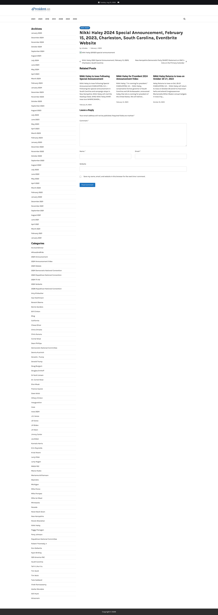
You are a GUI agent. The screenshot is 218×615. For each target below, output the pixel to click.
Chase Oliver (36, 325)
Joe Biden (35, 439)
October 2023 (36, 101)
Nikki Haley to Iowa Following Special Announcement (95, 77)
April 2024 (35, 74)
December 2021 (37, 201)
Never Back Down (38, 512)
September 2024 (37, 51)
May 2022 (35, 179)
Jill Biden (34, 425)
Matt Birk (35, 480)
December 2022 (37, 147)
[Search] (184, 19)
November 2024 (37, 42)
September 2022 (37, 160)
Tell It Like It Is (36, 566)
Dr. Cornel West (37, 380)
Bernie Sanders (37, 307)
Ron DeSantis (36, 548)
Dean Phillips (36, 343)
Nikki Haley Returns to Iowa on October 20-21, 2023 (168, 77)
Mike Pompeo (36, 493)
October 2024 (36, 47)
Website (83, 164)
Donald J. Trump (37, 357)
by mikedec (84, 48)
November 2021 (37, 206)
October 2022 (36, 156)
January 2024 (36, 88)
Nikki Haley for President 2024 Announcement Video (132, 77)
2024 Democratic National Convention (46, 270)
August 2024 (36, 56)
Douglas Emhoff (37, 371)
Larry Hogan (36, 462)
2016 (47, 19)
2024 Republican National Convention (46, 275)
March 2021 (35, 229)
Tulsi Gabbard (36, 580)
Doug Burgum (36, 366)
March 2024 (36, 79)
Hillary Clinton (37, 398)
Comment (84, 121)
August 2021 (36, 215)
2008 (61, 19)
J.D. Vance (35, 416)
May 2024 (35, 69)
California (35, 321)
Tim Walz (35, 575)
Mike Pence (35, 489)
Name (83, 151)
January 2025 (36, 33)
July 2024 (35, 60)
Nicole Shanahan (38, 521)
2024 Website (36, 284)
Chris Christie (36, 330)
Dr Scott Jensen (37, 375)
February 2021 (36, 233)
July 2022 (35, 170)
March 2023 (36, 133)
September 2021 (37, 211)
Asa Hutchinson (37, 298)
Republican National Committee (44, 539)
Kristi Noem (36, 453)
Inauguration (36, 402)
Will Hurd (35, 594)
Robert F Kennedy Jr (39, 544)
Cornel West (36, 339)
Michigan (35, 484)
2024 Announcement (39, 257)
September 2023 (37, 106)
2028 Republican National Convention (46, 289)
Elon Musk (35, 384)
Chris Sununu (36, 334)
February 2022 (37, 192)
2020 (40, 19)
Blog (33, 316)
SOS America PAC (38, 557)
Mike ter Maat (36, 498)
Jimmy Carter (36, 434)
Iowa (33, 407)
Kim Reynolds (36, 448)
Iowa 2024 (35, 412)
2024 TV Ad (35, 280)
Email (138, 151)
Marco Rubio (36, 471)
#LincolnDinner (37, 248)
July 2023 (35, 115)
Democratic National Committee (44, 348)
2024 (33, 19)
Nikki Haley (85, 28)
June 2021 (35, 220)
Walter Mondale (37, 589)
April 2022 (35, 183)
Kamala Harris (37, 443)
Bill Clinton (35, 311)
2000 (75, 19)
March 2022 (36, 188)
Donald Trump (36, 361)
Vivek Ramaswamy (38, 585)
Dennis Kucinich (37, 352)
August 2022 (36, 165)
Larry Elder (35, 457)
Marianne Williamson (39, 475)
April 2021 (35, 224)
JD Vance (34, 421)
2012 (54, 19)
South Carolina (37, 562)
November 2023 (37, 97)
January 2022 (36, 197)
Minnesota (35, 503)
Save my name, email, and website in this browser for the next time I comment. (114, 176)
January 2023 (36, 142)
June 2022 (35, 174)
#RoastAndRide (37, 252)
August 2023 (36, 110)
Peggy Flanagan (37, 530)
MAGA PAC (35, 466)
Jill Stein (34, 430)
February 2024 (37, 83)
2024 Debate (36, 266)
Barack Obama (37, 302)
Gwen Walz (35, 393)
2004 (68, 19)
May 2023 (35, 124)
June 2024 (35, 65)
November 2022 (37, 151)
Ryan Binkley (36, 553)
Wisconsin (35, 598)
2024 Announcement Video (41, 261)
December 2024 (37, 38)
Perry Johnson (36, 534)
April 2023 (35, 129)
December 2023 (37, 92)
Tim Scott (35, 571)
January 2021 (36, 238)
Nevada (34, 507)
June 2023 (35, 119)
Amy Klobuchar (37, 293)
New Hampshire (37, 516)
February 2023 (37, 138)
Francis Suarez (37, 389)
